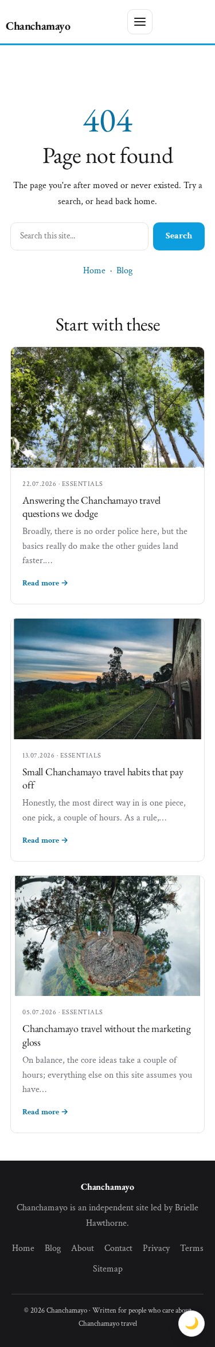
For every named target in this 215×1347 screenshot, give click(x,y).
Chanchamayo (38, 25)
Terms (192, 1248)
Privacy (156, 1248)
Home (94, 271)
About (82, 1248)
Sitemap (108, 1269)
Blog (124, 271)
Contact (118, 1248)
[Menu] (140, 21)
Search (179, 236)
